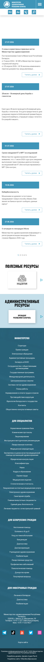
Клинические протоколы (22, 432)
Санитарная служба (22, 496)
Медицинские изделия (22, 480)
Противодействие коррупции (22, 397)
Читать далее (31, 75)
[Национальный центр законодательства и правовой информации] (22, 280)
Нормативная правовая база (22, 428)
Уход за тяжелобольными (22, 536)
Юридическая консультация (22, 459)
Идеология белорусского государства (22, 401)
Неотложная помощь (22, 527)
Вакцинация (22, 540)
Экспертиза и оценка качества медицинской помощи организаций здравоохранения (22, 454)
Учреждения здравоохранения (22, 552)
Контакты (22, 405)
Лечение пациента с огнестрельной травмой (22, 509)
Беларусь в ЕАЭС (22, 362)
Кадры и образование (22, 472)
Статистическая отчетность (22, 484)
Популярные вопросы (22, 577)
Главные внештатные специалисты (22, 500)
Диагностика (22, 544)
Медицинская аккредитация (22, 449)
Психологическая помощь (22, 568)
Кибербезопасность (10, 192)
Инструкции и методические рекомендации (22, 441)
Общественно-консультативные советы (22, 409)
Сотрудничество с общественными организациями (22, 367)
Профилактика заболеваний (22, 564)
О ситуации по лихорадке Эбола (15, 229)
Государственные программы (22, 372)
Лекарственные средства (22, 560)
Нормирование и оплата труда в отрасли (22, 393)
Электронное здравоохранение (22, 492)
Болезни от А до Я (22, 531)
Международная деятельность (22, 377)
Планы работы (22, 389)
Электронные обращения (22, 354)
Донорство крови (22, 572)
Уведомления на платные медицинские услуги (22, 488)
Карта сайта (23, 642)
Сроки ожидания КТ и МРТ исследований (19, 153)
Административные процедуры (22, 358)
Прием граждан (22, 350)
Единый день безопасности (22, 504)
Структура (22, 346)
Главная (5, 21)
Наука (22, 468)
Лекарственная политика (22, 445)
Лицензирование (22, 437)
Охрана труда (22, 476)
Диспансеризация (22, 548)
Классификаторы (22, 463)
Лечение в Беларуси (22, 595)
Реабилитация (22, 556)
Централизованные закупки (22, 381)
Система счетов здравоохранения (22, 385)
